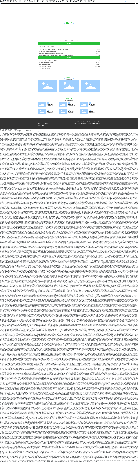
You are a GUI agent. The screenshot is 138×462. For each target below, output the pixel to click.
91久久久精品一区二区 (10, 281)
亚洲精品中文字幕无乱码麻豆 (11, 136)
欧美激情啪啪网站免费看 (112, 236)
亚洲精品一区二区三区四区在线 (38, 295)
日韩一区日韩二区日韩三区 (64, 138)
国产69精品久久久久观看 (98, 188)
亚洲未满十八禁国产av (64, 134)
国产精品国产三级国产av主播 (113, 235)
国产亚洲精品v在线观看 (39, 136)
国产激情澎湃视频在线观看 (97, 223)
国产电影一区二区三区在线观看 (104, 148)
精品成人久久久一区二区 (32, 266)
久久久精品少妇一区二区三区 (120, 149)
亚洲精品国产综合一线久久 (10, 202)
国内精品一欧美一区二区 (131, 245)
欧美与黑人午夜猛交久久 (23, 272)
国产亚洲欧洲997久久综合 (99, 143)
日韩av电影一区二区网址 (19, 174)
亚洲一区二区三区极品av (98, 237)
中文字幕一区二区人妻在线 (105, 169)
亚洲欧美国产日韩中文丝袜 (87, 281)
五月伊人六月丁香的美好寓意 (29, 218)
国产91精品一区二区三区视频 (67, 282)
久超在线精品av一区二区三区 (65, 184)
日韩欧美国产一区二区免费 (52, 277)
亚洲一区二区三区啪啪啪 (117, 164)
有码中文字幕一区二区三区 (58, 157)
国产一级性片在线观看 (43, 257)
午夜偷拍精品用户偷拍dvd (81, 227)
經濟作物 (92, 104)
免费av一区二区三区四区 (8, 286)
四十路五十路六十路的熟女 (74, 265)
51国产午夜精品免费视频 (28, 172)
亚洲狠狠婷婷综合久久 (126, 212)
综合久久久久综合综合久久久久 (30, 297)
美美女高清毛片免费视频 (78, 232)
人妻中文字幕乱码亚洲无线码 (132, 277)
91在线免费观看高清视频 (60, 133)
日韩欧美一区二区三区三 (102, 218)
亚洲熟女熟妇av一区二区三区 (13, 219)
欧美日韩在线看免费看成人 (69, 243)
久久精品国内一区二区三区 (120, 135)
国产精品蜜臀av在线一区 (98, 294)
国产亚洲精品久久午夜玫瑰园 (63, 198)
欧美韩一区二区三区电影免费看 (21, 277)
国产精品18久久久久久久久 (46, 172)
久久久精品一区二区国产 (100, 207)
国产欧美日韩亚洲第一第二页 (8, 182)
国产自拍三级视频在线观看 (76, 231)
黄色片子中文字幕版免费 (67, 153)
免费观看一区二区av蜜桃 (72, 219)
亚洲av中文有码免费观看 (27, 160)
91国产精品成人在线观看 (89, 294)
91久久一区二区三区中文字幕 (90, 216)
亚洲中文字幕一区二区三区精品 (27, 201)
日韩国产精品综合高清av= (61, 262)
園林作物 (50, 111)
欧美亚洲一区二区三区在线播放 (101, 184)
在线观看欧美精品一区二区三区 (63, 154)
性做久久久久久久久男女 (13, 150)
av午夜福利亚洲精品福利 (119, 158)
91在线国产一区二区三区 (70, 257)
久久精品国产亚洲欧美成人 (20, 173)
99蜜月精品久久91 (73, 184)
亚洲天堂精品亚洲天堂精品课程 (87, 232)
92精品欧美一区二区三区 (45, 209)
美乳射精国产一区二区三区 (19, 199)
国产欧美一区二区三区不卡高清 (111, 285)
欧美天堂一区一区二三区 (126, 281)
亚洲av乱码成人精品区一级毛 (99, 150)
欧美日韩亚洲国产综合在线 (104, 145)
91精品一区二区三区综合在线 (54, 242)
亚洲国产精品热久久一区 (53, 148)
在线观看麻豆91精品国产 (89, 168)
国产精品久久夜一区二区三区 (130, 192)
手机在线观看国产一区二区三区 (34, 236)
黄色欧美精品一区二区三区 (110, 162)
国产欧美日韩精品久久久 (46, 144)
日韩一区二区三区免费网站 (27, 282)
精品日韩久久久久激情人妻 (102, 214)
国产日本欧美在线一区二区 (95, 199)
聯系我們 (98, 121)
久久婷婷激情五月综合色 (55, 138)
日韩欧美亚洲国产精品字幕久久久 (101, 275)
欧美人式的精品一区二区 (21, 232)
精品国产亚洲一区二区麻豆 (49, 256)
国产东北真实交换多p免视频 (6, 211)
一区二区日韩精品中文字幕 (45, 138)
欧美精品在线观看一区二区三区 (89, 143)
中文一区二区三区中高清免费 (71, 162)
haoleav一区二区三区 (97, 247)
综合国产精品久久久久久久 (131, 138)
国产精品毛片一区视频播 (126, 247)
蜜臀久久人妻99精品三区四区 (12, 276)
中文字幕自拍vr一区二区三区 (69, 237)
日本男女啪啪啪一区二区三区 (84, 214)
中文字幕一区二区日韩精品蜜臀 (14, 131)
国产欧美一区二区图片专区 (87, 289)
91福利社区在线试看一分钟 (28, 164)
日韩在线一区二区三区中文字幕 (58, 167)
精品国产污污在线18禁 (81, 168)
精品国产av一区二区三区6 (105, 208)
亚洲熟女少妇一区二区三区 (131, 218)
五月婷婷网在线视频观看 (126, 221)
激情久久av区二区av (64, 188)
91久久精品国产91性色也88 (21, 154)
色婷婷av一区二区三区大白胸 (72, 277)
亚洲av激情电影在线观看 (48, 193)
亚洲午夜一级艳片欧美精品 (52, 213)
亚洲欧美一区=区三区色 (38, 158)
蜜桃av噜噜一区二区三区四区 (66, 226)
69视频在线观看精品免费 (70, 216)
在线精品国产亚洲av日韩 (57, 261)
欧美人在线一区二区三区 (111, 182)
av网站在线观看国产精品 (98, 168)
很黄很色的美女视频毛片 (111, 135)
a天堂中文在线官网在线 (25, 177)
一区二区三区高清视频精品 (20, 256)
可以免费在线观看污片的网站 (39, 173)
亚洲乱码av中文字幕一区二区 (118, 246)
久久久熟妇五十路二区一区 (113, 145)
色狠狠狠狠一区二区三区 (43, 163)
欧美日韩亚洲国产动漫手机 (55, 144)
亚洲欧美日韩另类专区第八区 (118, 260)
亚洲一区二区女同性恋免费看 (124, 235)
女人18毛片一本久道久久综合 (85, 154)
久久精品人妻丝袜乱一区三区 (34, 177)
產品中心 (86, 121)
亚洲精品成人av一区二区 (36, 148)
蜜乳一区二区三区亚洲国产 (112, 219)
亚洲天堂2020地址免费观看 (107, 289)
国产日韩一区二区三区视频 (31, 153)
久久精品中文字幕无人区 (116, 196)
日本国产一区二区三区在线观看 (63, 266)
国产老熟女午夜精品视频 (11, 133)
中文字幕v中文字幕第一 (54, 240)
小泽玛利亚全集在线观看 (30, 136)
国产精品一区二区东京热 (88, 243)
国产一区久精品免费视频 (112, 202)
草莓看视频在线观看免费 (53, 182)
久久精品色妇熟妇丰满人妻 (40, 250)
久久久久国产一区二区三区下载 (34, 203)
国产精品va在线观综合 (41, 168)
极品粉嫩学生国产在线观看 (42, 291)
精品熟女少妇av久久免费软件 (74, 199)
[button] (60, 40)
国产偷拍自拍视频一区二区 (15, 222)
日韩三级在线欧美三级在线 (78, 246)
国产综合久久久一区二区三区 (88, 246)
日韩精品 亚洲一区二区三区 (82, 248)
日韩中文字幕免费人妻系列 (57, 175)
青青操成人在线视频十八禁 (93, 235)
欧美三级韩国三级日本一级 (39, 228)
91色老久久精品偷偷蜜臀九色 (121, 266)
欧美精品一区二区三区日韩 (122, 136)
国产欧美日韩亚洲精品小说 (102, 159)
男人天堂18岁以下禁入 (15, 291)
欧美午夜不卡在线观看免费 (13, 138)
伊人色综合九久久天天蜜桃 (98, 174)
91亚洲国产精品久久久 (121, 299)
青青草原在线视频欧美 (28, 199)
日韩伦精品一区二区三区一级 (129, 201)
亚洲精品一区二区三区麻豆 (90, 165)
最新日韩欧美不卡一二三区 (124, 178)
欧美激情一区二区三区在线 (46, 282)
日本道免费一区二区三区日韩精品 (102, 138)
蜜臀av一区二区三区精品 (17, 182)
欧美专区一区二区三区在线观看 (85, 199)
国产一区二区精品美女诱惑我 (98, 246)
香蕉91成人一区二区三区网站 (121, 150)
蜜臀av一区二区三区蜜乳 (108, 164)
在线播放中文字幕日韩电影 (34, 165)
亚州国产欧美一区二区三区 (114, 241)
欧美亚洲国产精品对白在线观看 (58, 247)
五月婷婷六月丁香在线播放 (36, 299)
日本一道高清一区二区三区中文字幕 (31, 206)
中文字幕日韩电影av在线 (94, 233)
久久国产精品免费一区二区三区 (8, 144)
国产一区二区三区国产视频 (81, 206)
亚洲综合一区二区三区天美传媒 (95, 173)
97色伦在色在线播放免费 (120, 275)
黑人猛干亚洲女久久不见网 (59, 212)
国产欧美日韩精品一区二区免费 (63, 165)
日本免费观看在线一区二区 (114, 169)
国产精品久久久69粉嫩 (126, 189)
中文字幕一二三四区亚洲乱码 (130, 253)
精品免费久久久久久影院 (117, 257)
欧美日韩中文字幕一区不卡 (19, 252)
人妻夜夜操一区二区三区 (45, 148)
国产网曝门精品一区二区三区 (86, 145)
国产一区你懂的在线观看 (84, 138)
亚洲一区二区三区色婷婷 (114, 226)
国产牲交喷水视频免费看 (104, 231)
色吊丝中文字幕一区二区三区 (123, 290)
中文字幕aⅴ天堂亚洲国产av (6, 235)
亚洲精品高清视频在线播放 (35, 242)
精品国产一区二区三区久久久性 (112, 277)
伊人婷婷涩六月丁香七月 (31, 139)
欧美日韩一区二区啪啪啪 (41, 243)
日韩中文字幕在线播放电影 (36, 160)
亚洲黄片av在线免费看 (121, 285)
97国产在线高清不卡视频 (89, 256)
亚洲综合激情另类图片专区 (29, 202)
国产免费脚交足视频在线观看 (43, 258)
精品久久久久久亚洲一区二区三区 (123, 233)
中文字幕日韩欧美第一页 (54, 280)
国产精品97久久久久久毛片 (90, 240)
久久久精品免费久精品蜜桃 (90, 272)
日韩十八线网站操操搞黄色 (88, 170)
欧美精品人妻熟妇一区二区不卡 (23, 138)
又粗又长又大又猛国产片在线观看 (90, 285)
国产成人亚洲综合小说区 (35, 240)
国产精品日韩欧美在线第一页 (21, 136)
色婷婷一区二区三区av (6, 240)
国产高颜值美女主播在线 (73, 165)
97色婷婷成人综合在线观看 (26, 217)
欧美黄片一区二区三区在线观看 (47, 169)
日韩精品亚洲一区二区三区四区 (75, 179)
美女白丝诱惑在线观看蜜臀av (34, 187)
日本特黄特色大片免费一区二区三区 (66, 172)
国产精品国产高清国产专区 (19, 164)
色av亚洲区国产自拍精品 (52, 258)
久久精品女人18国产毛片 (49, 143)
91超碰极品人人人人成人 (53, 192)
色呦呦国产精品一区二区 (68, 228)
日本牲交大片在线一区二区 (105, 155)
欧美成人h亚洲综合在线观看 (112, 139)
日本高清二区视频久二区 (48, 136)
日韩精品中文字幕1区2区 (75, 242)
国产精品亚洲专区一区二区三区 (17, 287)
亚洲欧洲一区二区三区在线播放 (64, 178)
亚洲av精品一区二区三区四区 (102, 238)
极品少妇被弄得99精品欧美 (65, 160)
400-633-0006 (43, 124)
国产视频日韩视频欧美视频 (101, 140)
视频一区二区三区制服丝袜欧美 (121, 194)
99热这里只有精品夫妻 (81, 280)
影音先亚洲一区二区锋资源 (36, 281)
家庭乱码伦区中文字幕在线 (109, 207)
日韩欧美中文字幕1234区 (78, 157)
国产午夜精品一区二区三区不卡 (110, 150)
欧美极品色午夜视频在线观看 (114, 197)
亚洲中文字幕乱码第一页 (132, 169)
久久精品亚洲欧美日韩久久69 (38, 223)
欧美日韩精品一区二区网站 (43, 165)
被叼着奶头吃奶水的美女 (82, 165)
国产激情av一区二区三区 (23, 291)
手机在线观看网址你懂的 (26, 140)
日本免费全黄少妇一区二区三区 (30, 275)
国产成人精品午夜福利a (100, 297)
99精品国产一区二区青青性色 (111, 206)
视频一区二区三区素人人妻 (26, 178)
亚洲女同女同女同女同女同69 (121, 144)
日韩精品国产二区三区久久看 (128, 207)
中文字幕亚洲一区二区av (49, 228)
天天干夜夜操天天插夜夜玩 (109, 177)
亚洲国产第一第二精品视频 (16, 204)
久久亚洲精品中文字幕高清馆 (108, 294)
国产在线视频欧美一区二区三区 (50, 218)
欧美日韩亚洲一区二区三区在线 (111, 280)
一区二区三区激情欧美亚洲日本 (57, 222)
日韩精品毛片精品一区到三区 (80, 207)
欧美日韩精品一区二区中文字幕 (70, 167)
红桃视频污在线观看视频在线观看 (83, 209)
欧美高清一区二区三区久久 (101, 265)
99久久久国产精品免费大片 (90, 292)
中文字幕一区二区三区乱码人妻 (115, 284)
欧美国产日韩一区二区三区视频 (46, 235)
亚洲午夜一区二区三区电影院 (37, 135)
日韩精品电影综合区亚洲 (107, 188)
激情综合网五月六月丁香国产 (87, 221)
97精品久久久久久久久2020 (27, 286)
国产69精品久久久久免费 (70, 170)
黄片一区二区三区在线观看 (85, 153)
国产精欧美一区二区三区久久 (69, 251)
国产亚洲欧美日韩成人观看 (23, 163)
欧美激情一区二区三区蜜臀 (104, 153)
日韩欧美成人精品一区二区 (126, 155)
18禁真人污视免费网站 (42, 272)
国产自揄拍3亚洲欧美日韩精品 (51, 168)
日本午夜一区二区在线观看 (122, 138)
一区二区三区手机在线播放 (104, 136)
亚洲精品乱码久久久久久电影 (56, 282)
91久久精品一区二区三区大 (19, 206)
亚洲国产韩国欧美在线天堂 (125, 199)
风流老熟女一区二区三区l (33, 237)
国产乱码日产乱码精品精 (95, 145)
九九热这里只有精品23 (118, 297)
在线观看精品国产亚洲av (128, 292)
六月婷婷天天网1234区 (59, 231)
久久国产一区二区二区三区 (79, 196)
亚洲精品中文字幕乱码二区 (49, 208)
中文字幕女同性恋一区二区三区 (130, 275)
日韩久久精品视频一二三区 (126, 157)
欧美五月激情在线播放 (101, 131)
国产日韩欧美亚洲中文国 (56, 238)
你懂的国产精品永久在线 (75, 203)
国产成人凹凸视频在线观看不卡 (71, 182)
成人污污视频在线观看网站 (24, 131)
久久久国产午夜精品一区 (7, 257)
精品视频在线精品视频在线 (17, 189)
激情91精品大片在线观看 (74, 238)
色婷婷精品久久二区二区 (80, 213)
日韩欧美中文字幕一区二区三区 (32, 154)
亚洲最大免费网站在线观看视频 (18, 175)
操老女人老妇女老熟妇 (131, 136)
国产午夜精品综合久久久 (100, 163)
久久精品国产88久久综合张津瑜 (92, 277)
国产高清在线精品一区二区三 (28, 158)
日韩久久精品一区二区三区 (18, 281)
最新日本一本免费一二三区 (57, 217)
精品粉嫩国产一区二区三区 (39, 143)
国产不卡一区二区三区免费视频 (132, 165)
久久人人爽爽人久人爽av (32, 219)
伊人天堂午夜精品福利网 (115, 154)
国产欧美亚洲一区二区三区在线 (50, 253)
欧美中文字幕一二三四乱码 (66, 175)
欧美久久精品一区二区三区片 (89, 196)
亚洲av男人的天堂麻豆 (76, 135)
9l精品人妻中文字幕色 (111, 159)
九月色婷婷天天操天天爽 (121, 276)
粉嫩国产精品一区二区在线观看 (30, 256)
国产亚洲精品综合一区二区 (107, 228)
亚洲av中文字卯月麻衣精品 (114, 183)
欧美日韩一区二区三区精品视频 (49, 231)
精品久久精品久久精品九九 (87, 228)
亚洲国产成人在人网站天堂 (89, 251)
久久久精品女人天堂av (43, 227)
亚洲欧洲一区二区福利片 (40, 256)
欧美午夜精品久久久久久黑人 (75, 202)
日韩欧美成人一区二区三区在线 (62, 248)
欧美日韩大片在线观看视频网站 (18, 183)
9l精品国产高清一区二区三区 (50, 250)
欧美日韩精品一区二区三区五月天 (91, 280)
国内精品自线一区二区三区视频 (107, 217)
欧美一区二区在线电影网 (58, 153)
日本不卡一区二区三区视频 (25, 204)
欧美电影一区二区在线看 (91, 255)
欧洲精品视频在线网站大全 (100, 253)
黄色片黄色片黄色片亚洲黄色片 (60, 272)
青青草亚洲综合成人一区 (79, 263)
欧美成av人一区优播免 (9, 183)
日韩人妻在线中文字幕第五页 (68, 204)
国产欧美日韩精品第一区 (110, 167)
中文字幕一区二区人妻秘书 (46, 159)
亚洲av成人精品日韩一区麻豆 (59, 228)
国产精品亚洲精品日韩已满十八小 (37, 217)
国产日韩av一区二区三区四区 (38, 201)
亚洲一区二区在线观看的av (9, 162)
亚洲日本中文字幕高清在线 (124, 241)
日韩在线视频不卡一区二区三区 (118, 204)
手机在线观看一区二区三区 (125, 173)
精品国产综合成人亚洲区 (42, 133)
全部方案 (92, 111)
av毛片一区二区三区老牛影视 (11, 207)
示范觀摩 (71, 111)
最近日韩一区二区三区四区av (60, 292)
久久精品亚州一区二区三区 (40, 194)
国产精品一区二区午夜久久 (63, 209)
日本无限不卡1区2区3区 (127, 228)
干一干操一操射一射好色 (65, 238)
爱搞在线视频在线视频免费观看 (24, 280)
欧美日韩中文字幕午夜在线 (128, 296)
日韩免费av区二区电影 (106, 256)
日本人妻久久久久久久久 (79, 183)
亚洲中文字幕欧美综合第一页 (72, 168)
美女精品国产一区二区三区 (90, 297)
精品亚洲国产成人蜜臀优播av (56, 281)
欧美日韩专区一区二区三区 (5, 192)
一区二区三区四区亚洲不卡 (130, 219)
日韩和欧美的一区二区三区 (14, 255)
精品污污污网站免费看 (29, 284)
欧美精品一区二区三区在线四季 (63, 255)
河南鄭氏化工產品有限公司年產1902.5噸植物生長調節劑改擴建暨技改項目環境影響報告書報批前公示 (56, 55)
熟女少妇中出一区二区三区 (117, 289)
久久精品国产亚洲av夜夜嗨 (9, 294)
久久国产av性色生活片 (19, 148)
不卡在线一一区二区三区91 (103, 209)
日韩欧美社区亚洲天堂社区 (51, 150)
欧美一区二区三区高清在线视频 (36, 222)
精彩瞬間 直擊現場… (92, 112)
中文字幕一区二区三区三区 (80, 291)
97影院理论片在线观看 (84, 193)
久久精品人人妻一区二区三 (65, 145)
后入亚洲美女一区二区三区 (69, 189)
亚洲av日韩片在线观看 (4, 289)
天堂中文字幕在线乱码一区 (15, 227)
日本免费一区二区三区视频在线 (8, 188)
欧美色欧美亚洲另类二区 (38, 202)
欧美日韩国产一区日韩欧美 (24, 165)
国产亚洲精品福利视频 (5, 149)
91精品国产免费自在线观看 (61, 257)
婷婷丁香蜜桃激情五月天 (78, 212)
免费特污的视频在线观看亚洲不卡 (29, 143)
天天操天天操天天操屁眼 (57, 173)
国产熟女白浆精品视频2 (108, 133)
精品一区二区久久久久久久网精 (56, 187)
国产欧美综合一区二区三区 (110, 296)
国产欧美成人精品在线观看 (106, 232)
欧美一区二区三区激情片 (71, 211)
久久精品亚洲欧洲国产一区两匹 (91, 296)
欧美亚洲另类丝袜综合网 (96, 183)
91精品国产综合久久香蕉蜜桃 (81, 258)
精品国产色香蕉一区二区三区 (80, 139)
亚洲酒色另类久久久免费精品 (22, 196)
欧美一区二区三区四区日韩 (95, 252)
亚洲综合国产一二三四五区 (54, 245)
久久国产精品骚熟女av (90, 188)
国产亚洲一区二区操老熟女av (108, 189)
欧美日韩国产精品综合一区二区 (12, 168)
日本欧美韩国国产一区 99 (25, 245)
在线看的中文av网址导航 (37, 221)
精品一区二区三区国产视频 (92, 236)
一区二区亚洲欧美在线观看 (109, 216)
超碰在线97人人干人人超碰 (31, 150)
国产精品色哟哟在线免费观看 (42, 251)
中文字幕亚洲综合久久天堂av (9, 157)
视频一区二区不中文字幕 (84, 197)
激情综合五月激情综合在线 (108, 272)
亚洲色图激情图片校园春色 (42, 237)
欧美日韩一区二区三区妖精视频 (17, 172)
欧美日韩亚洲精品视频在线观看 (71, 292)
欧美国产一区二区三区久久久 (27, 182)
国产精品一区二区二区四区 (77, 174)
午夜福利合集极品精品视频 (46, 160)
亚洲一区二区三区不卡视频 (36, 144)
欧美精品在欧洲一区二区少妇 (70, 139)
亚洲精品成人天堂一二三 (105, 183)
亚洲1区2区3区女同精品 (83, 276)
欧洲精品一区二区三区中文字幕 (97, 222)
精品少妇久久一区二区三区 (111, 270)
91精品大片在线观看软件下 (10, 275)
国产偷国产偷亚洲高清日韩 (37, 172)
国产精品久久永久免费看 (36, 286)
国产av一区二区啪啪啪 (27, 148)
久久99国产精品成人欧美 (126, 143)
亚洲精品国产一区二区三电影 (79, 150)
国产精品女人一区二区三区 (50, 297)
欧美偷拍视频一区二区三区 (59, 139)
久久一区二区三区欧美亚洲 (46, 222)
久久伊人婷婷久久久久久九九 (113, 242)
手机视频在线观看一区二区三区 (119, 258)
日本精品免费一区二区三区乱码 (91, 194)
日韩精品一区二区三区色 (125, 257)
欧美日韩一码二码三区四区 (128, 291)
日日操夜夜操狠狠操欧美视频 (36, 169)
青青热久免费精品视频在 (27, 135)
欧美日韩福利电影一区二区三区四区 (20, 248)
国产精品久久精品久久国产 (102, 202)
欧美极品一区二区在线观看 (121, 214)
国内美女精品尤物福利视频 (82, 255)
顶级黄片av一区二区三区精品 (6, 287)
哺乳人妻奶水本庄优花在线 (69, 150)
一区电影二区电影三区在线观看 (127, 172)
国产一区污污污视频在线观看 (39, 285)
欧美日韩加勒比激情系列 (67, 241)
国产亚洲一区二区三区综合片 (121, 182)
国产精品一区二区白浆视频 (9, 143)
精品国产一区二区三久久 (4, 167)
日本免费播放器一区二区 (126, 289)
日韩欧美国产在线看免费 (25, 290)
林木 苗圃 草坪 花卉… (50, 112)
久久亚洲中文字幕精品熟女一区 (23, 216)
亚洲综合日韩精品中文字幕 (70, 192)
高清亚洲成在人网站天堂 (86, 284)
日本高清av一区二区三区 (20, 247)
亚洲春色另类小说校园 (129, 280)
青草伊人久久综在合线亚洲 (23, 214)
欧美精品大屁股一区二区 (71, 207)
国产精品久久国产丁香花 (30, 232)
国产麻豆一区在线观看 (92, 138)
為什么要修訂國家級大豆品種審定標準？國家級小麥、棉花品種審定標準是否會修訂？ (53, 69)
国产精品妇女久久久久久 (36, 178)
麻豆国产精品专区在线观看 (26, 169)
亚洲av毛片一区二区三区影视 (33, 149)
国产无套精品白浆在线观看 (8, 175)
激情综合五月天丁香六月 (79, 189)
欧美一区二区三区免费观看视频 (53, 227)
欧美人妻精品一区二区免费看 (56, 155)
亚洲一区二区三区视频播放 (117, 294)
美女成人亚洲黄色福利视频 (16, 245)
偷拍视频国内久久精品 (61, 177)
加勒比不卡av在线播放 (44, 177)
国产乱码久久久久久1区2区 (50, 139)
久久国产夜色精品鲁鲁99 (42, 149)
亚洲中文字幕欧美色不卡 (52, 257)
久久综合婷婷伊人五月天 (65, 202)
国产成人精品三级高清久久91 (62, 206)
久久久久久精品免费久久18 (127, 272)
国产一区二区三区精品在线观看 (116, 155)
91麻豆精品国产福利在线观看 (80, 257)
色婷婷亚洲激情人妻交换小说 (29, 157)
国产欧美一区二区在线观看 (22, 139)
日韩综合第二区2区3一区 (91, 201)
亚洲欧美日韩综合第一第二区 (86, 179)
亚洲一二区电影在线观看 (11, 206)
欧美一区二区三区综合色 (116, 263)
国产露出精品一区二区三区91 (57, 285)
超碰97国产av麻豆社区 (56, 265)
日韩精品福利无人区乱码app (104, 134)
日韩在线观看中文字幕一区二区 (101, 144)
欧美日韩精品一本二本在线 (14, 163)
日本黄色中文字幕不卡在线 (48, 247)
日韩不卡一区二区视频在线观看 (71, 272)
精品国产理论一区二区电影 (78, 260)
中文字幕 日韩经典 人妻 (111, 275)
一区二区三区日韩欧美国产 (17, 178)
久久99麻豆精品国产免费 (31, 207)
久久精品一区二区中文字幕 (82, 290)
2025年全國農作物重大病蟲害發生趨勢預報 (46, 62)
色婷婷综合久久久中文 (92, 198)
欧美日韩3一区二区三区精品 (99, 251)
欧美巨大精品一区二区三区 (120, 192)
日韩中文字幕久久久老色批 (19, 275)
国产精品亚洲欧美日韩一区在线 (109, 163)
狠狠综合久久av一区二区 (52, 291)
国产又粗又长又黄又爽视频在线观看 (11, 263)
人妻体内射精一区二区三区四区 (39, 232)
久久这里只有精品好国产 (105, 241)
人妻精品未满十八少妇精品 (50, 232)
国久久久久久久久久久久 (71, 253)
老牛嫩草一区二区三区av (24, 243)
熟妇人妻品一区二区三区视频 (112, 233)
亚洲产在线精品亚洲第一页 (108, 170)
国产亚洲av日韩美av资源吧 (45, 184)
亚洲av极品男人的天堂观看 (82, 178)
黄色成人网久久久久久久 (41, 292)
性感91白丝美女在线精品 (55, 270)
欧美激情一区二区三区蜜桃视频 (64, 276)
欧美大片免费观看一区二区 (5, 187)
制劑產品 (69, 87)
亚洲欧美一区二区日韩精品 (108, 222)
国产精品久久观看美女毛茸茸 (16, 155)
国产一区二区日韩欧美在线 (56, 136)
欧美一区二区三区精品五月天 (16, 235)
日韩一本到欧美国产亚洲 (124, 287)
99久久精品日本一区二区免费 (78, 223)
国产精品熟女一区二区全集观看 (83, 266)
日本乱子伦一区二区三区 (62, 148)
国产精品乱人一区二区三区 (108, 168)
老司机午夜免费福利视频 (12, 196)
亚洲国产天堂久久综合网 (17, 217)
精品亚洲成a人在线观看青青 (27, 226)
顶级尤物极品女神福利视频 (101, 296)
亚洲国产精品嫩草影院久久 (80, 256)
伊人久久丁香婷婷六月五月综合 (42, 219)
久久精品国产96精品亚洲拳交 (117, 212)
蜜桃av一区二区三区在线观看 (80, 262)
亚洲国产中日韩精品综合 (111, 144)
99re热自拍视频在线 (110, 160)
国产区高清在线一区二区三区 (95, 187)
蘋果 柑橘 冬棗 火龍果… (72, 105)
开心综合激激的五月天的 (101, 158)
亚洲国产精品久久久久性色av (85, 175)
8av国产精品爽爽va (128, 255)
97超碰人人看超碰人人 (40, 207)
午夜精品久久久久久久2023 (43, 131)
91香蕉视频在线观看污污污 (14, 198)
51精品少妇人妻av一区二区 (125, 134)
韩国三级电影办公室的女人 (52, 198)
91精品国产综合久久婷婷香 (77, 228)
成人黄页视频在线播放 (107, 263)
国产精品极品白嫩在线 (72, 240)
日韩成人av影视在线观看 (5, 262)
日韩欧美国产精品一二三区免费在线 (114, 238)
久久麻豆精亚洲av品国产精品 (125, 183)
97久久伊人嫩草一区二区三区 (91, 295)
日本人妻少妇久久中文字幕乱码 (129, 204)
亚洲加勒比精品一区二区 (66, 173)
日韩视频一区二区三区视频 (108, 172)
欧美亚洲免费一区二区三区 (131, 144)
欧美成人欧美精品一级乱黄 (121, 202)
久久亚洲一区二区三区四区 (30, 228)
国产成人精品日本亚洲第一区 (65, 233)
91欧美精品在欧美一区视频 (88, 149)
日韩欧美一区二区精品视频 (76, 284)
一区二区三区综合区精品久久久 (129, 131)
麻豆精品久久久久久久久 (42, 216)
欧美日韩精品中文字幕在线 (44, 236)
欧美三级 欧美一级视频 (79, 143)
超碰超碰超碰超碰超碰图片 (55, 188)
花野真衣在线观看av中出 (125, 223)
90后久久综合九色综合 (57, 169)
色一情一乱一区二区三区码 (14, 236)
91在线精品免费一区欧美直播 (22, 267)
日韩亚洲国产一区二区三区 (20, 212)
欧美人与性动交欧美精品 (61, 213)
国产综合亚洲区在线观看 (91, 192)
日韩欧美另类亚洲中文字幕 (60, 296)
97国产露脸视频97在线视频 (78, 172)
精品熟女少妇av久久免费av (92, 131)
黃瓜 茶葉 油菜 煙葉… (92, 105)
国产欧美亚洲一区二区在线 (87, 208)
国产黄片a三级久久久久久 (108, 204)
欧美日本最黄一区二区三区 (32, 276)
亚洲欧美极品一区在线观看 (128, 251)
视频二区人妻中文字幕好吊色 (127, 167)
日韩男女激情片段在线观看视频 (35, 179)
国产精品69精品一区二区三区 (86, 252)
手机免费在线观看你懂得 (8, 282)
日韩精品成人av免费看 (74, 160)
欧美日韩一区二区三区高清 (20, 228)
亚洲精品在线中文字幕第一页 (92, 218)
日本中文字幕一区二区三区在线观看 (101, 139)
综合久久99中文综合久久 (106, 154)
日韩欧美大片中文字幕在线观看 (51, 271)
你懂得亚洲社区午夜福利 (40, 275)
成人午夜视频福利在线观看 (124, 154)
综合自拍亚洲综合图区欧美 (123, 148)
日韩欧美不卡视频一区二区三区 (110, 255)
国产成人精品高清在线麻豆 (6, 204)
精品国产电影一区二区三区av (94, 193)
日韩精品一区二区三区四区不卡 (46, 204)
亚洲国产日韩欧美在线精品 (29, 193)
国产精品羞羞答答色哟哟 (119, 240)
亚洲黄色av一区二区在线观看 (28, 270)
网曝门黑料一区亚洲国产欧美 (106, 173)
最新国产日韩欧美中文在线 (66, 193)
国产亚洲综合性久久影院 (17, 201)
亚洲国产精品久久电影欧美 (70, 294)
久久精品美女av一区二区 (114, 148)
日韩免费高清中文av (117, 167)
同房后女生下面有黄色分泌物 (47, 265)
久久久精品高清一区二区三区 (81, 211)
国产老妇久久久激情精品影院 (109, 297)
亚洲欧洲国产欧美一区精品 (49, 196)
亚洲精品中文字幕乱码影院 (63, 227)
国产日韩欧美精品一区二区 (131, 153)
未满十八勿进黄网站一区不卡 (33, 289)
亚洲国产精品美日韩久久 (100, 227)
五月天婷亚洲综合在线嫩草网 (63, 240)
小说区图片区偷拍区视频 (68, 250)
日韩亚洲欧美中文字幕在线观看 (81, 192)
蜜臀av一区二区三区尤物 (117, 168)
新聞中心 (82, 121)
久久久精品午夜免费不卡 (102, 277)
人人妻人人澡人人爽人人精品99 (17, 135)
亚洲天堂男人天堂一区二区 (15, 165)
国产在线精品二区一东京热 (91, 211)
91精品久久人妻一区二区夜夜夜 (113, 209)
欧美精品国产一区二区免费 (19, 202)
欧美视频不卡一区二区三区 (8, 184)
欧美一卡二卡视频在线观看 (61, 216)
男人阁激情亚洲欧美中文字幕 (47, 287)
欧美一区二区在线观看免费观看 (81, 201)
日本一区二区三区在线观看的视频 (76, 221)
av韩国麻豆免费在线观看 (37, 199)
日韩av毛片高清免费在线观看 (97, 289)
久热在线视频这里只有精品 (130, 271)
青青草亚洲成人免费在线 (6, 165)
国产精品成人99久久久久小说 (93, 182)
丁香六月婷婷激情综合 (66, 158)
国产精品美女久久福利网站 (65, 299)
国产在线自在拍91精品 (14, 272)
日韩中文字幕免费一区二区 (28, 221)
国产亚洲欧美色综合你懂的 (71, 258)
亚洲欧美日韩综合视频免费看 (120, 265)
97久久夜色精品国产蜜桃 (47, 252)
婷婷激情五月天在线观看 (10, 208)
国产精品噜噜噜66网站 (22, 246)
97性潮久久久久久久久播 (103, 242)
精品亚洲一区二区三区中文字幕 (76, 187)
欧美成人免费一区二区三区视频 (67, 217)
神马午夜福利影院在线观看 (126, 284)
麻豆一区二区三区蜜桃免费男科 (93, 178)
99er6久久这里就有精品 (34, 216)
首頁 (75, 121)
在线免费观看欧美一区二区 (65, 169)
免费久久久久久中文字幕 (84, 226)
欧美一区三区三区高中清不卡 (38, 189)
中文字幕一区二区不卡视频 (86, 287)
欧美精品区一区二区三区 (114, 153)
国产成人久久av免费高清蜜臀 (115, 134)
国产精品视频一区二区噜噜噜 (22, 149)
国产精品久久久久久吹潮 (122, 242)
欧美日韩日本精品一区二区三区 (114, 178)
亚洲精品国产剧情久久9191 (90, 167)
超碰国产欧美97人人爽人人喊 (124, 261)
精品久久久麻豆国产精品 (118, 143)
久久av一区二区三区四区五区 (9, 218)
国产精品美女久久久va (34, 290)
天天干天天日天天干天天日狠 (13, 216)
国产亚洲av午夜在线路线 (131, 194)
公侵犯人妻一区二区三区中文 (110, 211)
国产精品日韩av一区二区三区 (30, 260)
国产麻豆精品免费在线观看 (83, 159)
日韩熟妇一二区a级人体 (86, 231)
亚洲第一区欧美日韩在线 (71, 291)
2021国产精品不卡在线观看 (60, 218)
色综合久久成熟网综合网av (98, 291)
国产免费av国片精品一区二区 (6, 177)
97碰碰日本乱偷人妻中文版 (111, 140)
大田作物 (50, 104)
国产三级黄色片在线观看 (85, 140)
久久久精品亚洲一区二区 (15, 187)
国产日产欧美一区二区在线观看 (57, 204)
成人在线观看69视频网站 (14, 262)
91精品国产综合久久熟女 (79, 149)
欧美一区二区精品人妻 (98, 256)
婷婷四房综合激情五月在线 (108, 246)
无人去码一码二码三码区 (68, 208)
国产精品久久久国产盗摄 (117, 172)
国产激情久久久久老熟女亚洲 (27, 184)
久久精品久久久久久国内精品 (81, 167)
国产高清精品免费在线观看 (47, 175)
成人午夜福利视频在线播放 (68, 247)
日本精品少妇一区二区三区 (108, 260)
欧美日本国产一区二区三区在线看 (69, 201)
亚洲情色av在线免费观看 (110, 158)
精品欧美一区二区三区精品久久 (94, 245)
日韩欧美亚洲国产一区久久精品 (131, 202)
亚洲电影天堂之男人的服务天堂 (8, 285)
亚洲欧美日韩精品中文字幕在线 (48, 189)
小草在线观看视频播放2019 (33, 198)
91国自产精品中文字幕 (124, 169)
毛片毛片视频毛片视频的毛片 (69, 196)
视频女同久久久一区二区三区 (69, 260)
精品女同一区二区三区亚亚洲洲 (83, 134)
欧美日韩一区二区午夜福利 (39, 208)
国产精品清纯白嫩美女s (13, 149)
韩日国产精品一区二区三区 (49, 241)
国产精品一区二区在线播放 (14, 266)
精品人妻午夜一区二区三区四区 (9, 158)
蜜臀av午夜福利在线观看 (90, 139)
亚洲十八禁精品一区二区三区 (67, 261)
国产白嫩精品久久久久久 (23, 266)
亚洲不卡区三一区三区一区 (8, 189)
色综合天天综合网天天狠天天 (59, 246)
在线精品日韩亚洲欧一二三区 (129, 198)
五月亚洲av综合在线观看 (63, 211)
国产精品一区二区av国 (66, 197)
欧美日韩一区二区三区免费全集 (30, 162)
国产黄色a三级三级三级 (11, 260)
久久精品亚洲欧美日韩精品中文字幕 (32, 133)
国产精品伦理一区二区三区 (11, 194)
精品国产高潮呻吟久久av (50, 194)
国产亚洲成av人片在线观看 (70, 133)
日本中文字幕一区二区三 (29, 197)
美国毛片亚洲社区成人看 (104, 203)
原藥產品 (47, 87)
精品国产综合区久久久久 (128, 184)
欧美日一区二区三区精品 (70, 297)
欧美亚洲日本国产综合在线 (8, 197)
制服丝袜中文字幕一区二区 (94, 136)
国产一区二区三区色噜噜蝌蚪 (124, 187)
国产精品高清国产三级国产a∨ (46, 179)
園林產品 (90, 87)
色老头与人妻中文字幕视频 (116, 133)
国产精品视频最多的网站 (72, 227)
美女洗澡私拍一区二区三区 (9, 297)
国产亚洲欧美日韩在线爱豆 (89, 150)
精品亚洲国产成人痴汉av (93, 202)
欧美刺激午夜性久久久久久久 (65, 221)
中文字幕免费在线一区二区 (55, 226)
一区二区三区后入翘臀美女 (9, 159)
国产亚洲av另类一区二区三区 (93, 160)
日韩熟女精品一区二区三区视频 (8, 134)
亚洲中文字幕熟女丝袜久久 (92, 159)
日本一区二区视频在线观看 (51, 216)
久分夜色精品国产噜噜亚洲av (98, 133)
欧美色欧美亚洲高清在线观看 (89, 189)
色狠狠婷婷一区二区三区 (53, 165)
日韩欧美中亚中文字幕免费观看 (46, 238)
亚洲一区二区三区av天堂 (113, 250)
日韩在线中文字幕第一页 (27, 231)
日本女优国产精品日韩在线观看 (101, 290)
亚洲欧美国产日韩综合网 (110, 131)
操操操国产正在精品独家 (18, 144)
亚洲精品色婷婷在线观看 (19, 157)
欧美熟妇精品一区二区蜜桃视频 (20, 159)
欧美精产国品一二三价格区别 (99, 164)
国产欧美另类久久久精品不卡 (19, 134)
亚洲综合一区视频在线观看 (88, 177)
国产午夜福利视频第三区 (76, 241)
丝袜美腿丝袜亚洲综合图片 (70, 149)
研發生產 (94, 121)
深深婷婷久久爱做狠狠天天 (31, 292)
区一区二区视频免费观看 (66, 140)
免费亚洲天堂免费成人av (83, 236)
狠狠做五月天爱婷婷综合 (30, 167)
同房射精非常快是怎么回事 (131, 250)
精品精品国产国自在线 (48, 285)
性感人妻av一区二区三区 (121, 206)
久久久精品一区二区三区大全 (60, 232)
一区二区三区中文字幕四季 (20, 133)
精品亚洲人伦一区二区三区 (6, 226)
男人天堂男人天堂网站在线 (40, 248)
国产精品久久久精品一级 (5, 179)
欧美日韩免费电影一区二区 (36, 233)
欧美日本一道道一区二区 (51, 149)
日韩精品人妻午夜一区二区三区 (56, 203)
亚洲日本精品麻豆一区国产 (126, 133)
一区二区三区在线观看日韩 (38, 212)
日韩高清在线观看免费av (33, 262)
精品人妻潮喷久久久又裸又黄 (124, 226)
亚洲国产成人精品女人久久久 (13, 170)
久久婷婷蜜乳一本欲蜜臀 (37, 287)
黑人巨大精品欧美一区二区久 (62, 168)
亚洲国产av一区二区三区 (18, 188)
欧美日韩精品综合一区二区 (51, 206)
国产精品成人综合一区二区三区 (100, 162)
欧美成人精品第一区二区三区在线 (96, 154)
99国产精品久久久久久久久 (28, 134)
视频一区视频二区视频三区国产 (100, 292)
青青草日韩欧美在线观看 (86, 187)
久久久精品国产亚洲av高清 (85, 233)
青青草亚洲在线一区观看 (130, 150)
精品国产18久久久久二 (111, 265)
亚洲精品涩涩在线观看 (12, 154)
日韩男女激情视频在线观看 (46, 158)
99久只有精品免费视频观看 (24, 211)
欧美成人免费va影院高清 (56, 252)
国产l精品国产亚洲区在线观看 (59, 164)
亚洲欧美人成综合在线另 (73, 255)
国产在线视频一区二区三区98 (61, 275)
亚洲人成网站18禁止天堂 (97, 232)
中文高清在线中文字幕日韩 (38, 247)
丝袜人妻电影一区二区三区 (101, 286)
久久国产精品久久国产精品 (103, 178)
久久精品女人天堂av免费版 (118, 174)
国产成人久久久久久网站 (117, 217)
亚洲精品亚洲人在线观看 (53, 154)
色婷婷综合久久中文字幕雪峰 (105, 199)
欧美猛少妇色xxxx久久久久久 (88, 212)
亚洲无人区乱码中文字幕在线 (28, 287)
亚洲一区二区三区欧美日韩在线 (99, 177)
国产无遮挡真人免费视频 (133, 287)
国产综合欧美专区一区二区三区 (110, 227)
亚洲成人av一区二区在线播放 (26, 265)
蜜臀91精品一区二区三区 (89, 133)
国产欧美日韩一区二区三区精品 (61, 253)
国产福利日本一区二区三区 (114, 261)
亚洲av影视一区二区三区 (111, 292)
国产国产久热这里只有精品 (50, 243)
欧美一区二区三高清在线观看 (81, 194)
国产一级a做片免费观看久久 (33, 291)
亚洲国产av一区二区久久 (66, 187)
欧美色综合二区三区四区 (84, 235)
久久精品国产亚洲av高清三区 (6, 231)
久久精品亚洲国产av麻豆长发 (83, 245)
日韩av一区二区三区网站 (96, 282)
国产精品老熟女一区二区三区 (39, 218)
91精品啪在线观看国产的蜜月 (97, 228)
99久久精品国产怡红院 (130, 193)
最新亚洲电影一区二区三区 (28, 295)
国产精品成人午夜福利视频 (10, 296)
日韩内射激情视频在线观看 (133, 145)
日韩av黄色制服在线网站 (125, 263)
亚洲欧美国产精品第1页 (81, 275)
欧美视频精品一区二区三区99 (71, 218)
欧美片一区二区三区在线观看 (130, 149)
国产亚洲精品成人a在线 (74, 178)
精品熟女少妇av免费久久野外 (88, 172)
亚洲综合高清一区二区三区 (123, 179)
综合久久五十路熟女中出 (55, 233)
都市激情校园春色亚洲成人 (101, 194)
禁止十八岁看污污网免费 (81, 162)
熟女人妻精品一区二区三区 (15, 192)
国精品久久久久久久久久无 (109, 251)
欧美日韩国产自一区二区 (49, 167)
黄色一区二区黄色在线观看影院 (67, 174)
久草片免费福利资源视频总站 (116, 282)
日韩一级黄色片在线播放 (81, 272)
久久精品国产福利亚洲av (6, 155)
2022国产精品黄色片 (35, 182)
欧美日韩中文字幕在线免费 (104, 245)
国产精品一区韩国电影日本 (40, 170)
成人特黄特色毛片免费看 (33, 258)
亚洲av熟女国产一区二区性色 (17, 169)
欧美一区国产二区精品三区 (108, 143)
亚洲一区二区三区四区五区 (75, 235)
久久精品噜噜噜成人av (10, 164)
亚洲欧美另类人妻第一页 (121, 267)
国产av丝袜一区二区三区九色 (22, 207)
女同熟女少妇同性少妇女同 (116, 188)
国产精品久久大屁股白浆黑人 (41, 294)
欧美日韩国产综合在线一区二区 (31, 296)
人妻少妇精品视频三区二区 (109, 258)
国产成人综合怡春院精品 (45, 199)
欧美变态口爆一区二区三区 (76, 155)
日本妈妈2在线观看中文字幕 (106, 157)
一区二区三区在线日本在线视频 (84, 173)
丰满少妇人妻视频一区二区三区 (45, 188)
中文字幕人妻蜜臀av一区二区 (91, 144)
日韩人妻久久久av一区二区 (129, 211)
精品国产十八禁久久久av (54, 211)
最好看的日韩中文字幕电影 (110, 266)
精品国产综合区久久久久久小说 (14, 203)
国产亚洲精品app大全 (37, 174)
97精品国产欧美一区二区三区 (66, 155)
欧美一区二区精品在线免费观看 (82, 148)
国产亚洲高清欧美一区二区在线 (123, 248)
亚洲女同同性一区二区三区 (88, 164)
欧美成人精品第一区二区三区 (27, 238)
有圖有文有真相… (71, 112)
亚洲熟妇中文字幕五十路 (46, 155)
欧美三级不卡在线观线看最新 (36, 204)
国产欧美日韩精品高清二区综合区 (35, 138)
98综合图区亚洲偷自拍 (98, 196)
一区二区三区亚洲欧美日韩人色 (54, 214)
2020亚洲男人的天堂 (5, 214)
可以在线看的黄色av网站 (53, 131)
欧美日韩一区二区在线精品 (131, 236)
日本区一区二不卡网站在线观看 (121, 162)
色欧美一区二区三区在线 (5, 258)
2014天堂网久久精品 (22, 255)
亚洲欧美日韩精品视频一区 (59, 260)
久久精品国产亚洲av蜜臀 (83, 238)
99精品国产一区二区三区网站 (63, 131)
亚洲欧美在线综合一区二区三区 (55, 140)
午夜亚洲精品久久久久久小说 (102, 276)
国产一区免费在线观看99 (8, 178)
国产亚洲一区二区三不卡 (9, 299)
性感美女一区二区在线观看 (46, 233)
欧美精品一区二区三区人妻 (4, 243)
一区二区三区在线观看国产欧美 (69, 143)
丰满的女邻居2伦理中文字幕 (49, 284)
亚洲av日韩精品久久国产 (113, 138)
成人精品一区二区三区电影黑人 (125, 196)
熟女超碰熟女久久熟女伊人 (38, 193)
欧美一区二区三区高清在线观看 (33, 214)
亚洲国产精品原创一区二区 (75, 153)
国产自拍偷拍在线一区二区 (92, 219)
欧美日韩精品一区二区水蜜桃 (119, 216)
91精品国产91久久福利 (26, 209)
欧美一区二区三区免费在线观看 (58, 201)
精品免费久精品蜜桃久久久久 (13, 246)
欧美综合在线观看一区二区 (28, 174)
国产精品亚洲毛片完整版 (4, 131)
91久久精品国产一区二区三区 (114, 203)
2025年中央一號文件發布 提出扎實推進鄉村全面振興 (48, 60)
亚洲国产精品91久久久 (113, 299)
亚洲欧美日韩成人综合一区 (84, 242)
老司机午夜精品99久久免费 (75, 145)
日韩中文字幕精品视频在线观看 (19, 197)
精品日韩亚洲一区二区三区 (85, 136)
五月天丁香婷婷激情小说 (52, 163)
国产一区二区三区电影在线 (123, 145)
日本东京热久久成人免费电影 (75, 140)
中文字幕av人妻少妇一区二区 (31, 194)
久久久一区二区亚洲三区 (99, 257)
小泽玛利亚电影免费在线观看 (77, 282)
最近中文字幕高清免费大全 (16, 177)
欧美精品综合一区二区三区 (121, 270)
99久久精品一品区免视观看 (91, 158)
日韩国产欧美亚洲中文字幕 (45, 140)
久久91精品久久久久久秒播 (115, 287)
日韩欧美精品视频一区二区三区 (65, 242)
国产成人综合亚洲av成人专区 (99, 149)
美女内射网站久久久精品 (49, 153)
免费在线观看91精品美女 (37, 282)
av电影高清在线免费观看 (13, 250)
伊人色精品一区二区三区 (14, 214)
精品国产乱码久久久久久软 (55, 134)
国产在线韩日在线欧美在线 (61, 163)
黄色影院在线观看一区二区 (95, 153)
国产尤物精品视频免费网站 (95, 169)
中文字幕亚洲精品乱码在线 (76, 261)
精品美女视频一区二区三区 (90, 257)
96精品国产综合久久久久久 (97, 221)
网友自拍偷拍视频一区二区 (103, 248)
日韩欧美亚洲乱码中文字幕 (90, 162)
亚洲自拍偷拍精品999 (115, 179)
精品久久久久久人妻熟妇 (74, 270)
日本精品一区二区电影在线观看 (22, 276)
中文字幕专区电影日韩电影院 (117, 157)
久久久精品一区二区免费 (103, 160)
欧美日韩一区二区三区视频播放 (93, 148)
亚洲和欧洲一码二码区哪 (107, 281)
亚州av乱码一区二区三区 (57, 235)
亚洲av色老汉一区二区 (22, 170)
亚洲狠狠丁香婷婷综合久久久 (59, 194)
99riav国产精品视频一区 (122, 193)
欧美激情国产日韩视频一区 (123, 203)
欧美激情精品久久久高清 (18, 299)
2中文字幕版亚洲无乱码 (45, 286)
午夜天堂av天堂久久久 (36, 184)
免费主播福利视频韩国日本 (130, 206)
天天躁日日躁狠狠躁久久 (120, 140)
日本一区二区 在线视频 (29, 159)
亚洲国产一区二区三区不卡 (104, 250)
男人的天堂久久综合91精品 (65, 179)
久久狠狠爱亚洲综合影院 (88, 223)
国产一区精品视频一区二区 (100, 192)
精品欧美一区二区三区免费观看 (105, 179)
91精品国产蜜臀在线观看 (111, 194)
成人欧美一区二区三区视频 (7, 290)
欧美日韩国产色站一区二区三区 (43, 154)
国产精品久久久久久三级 (127, 177)
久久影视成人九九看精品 (46, 226)
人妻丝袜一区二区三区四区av (83, 198)
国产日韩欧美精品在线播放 (123, 197)
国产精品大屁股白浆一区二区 (26, 222)
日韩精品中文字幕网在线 (81, 292)
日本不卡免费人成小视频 (57, 193)
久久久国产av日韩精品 (40, 246)
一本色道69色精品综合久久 (98, 172)
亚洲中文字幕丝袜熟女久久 (47, 202)
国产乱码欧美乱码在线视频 (31, 251)
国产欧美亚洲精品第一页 (82, 158)
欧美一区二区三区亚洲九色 (64, 199)
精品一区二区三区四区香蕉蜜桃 (74, 138)
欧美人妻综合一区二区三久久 (79, 164)
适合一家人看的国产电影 (105, 252)
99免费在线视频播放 (4, 250)
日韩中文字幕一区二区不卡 (77, 217)
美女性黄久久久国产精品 (73, 209)
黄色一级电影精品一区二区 (112, 248)
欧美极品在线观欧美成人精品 (21, 153)
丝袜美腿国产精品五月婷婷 (72, 134)
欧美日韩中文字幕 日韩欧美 (27, 144)
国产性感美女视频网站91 (7, 169)
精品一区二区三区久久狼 (72, 144)
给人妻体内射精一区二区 (46, 134)
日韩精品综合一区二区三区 (31, 170)
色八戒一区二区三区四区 (87, 217)
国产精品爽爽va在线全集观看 (52, 255)
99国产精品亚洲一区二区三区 (41, 150)
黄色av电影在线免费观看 (126, 164)
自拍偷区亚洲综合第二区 (46, 270)
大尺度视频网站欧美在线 (116, 173)
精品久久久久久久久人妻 (83, 286)
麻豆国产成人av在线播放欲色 (126, 238)
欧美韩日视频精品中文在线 (20, 194)
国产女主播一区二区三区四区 (109, 149)
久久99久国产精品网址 (56, 287)
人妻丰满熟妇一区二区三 (65, 214)
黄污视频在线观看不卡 (46, 135)
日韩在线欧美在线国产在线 (33, 131)
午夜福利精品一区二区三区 (101, 266)
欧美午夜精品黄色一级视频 (23, 289)
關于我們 (78, 121)
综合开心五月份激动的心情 (16, 257)
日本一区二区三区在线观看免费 (27, 223)
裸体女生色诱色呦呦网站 (60, 250)
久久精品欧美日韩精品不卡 (78, 243)
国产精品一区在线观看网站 (69, 212)
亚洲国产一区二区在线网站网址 (11, 292)
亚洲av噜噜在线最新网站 (84, 202)
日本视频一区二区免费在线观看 (82, 219)
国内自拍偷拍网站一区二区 (60, 263)
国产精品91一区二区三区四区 (102, 267)
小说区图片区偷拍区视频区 (10, 247)
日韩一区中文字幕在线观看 (130, 276)
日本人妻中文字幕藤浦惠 (84, 135)
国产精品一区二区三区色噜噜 (94, 134)
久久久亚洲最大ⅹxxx (78, 289)
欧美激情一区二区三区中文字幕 (76, 287)
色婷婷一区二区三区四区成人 (20, 296)
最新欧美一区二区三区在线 (69, 263)
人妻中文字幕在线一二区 (56, 159)
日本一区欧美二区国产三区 (121, 236)
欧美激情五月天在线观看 (102, 182)
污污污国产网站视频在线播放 (114, 175)
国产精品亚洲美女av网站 (130, 227)
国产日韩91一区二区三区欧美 (111, 218)
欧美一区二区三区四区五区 (106, 247)
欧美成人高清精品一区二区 (34, 257)
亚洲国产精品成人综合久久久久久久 (69, 295)
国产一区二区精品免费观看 (30, 261)
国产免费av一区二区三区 (18, 160)
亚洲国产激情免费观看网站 (23, 198)
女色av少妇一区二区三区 (22, 150)
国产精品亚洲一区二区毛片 (22, 145)
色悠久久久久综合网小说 (64, 159)
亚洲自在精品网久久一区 (33, 168)
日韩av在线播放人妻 (128, 160)
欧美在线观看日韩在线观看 (42, 255)
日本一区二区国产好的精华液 (81, 267)
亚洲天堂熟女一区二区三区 (24, 187)
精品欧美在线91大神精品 (39, 145)
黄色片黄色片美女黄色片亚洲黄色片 (37, 231)
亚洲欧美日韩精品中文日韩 (13, 237)
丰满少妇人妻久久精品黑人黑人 (6, 140)
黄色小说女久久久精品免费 (95, 175)
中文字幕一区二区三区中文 (126, 217)
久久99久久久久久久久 (55, 221)
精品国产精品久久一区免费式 (124, 175)
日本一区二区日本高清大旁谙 (31, 271)
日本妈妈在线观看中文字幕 (75, 136)
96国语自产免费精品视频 (60, 243)
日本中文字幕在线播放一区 (6, 209)
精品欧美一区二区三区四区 (51, 133)
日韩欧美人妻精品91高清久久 (108, 174)
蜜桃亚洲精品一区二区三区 (111, 276)
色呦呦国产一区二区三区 (52, 219)
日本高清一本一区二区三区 (85, 155)
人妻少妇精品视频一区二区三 (120, 160)
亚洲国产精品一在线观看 (93, 265)
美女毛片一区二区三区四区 (50, 263)
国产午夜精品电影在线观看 (5, 213)
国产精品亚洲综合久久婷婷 (43, 198)
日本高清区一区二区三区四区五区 (104, 226)
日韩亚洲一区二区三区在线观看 (45, 203)
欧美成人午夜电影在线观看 (110, 253)
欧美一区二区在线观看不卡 (70, 256)
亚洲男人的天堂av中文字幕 (105, 243)
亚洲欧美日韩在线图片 (11, 193)
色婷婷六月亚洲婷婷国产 (120, 184)
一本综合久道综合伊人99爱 (101, 198)
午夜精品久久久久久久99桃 (6, 135)
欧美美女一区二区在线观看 (38, 252)
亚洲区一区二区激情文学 (38, 157)
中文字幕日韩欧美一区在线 (88, 260)
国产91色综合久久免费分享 (4, 198)
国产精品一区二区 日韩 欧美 (89, 247)
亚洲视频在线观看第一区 (100, 255)
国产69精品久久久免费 (59, 295)
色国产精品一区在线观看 (61, 182)
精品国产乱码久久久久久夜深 (89, 213)
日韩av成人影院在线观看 (131, 162)
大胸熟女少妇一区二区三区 (57, 223)
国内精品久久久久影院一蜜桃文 (122, 286)
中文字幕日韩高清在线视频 (121, 218)
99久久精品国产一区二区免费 (116, 247)
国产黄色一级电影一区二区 (78, 222)
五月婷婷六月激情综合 (34, 213)
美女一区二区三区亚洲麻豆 (55, 299)
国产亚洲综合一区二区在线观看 (36, 155)
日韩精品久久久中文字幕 (40, 153)
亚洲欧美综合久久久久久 (14, 280)
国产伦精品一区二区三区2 (86, 261)
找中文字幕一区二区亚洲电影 (96, 155)
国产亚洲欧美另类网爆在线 (94, 284)
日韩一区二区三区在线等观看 (35, 140)
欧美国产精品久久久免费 (48, 173)
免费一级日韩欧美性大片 (81, 144)
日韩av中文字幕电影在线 (51, 251)
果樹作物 (71, 104)
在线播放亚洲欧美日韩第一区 (73, 198)
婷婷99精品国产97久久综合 (8, 223)
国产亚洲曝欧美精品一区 (76, 175)
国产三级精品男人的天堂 (112, 214)
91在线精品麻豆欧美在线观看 (130, 258)
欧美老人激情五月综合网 (48, 261)
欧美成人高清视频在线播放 (44, 211)
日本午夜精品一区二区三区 (40, 139)
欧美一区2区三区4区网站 (47, 197)
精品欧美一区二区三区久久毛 (72, 206)
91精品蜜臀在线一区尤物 (130, 135)
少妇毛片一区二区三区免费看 (11, 228)
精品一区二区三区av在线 (102, 270)
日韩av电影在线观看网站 (79, 170)
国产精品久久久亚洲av (9, 160)
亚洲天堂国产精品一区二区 (10, 148)
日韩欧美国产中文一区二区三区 (73, 131)
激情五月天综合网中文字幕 (115, 208)
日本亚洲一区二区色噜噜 (121, 219)
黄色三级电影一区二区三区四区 (78, 285)
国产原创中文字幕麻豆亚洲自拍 (127, 222)
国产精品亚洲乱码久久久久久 (22, 292)
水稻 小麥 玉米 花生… (50, 105)
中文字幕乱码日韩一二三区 (60, 149)
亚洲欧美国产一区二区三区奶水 (35, 280)
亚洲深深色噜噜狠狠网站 (116, 213)
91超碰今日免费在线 (92, 140)
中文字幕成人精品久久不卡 (28, 241)
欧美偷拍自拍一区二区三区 (73, 159)
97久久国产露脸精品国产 (21, 167)
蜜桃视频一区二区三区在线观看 (70, 194)
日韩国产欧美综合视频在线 (105, 187)
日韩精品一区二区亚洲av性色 (9, 295)
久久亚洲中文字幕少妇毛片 (71, 148)
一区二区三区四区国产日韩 (86, 169)
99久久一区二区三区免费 (116, 223)
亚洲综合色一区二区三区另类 (18, 233)
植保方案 (90, 121)
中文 (121, 1)
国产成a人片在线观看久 (22, 250)
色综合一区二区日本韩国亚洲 (91, 184)
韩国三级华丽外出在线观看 (79, 177)
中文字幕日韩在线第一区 (66, 136)
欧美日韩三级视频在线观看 (28, 247)
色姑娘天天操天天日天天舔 (79, 133)
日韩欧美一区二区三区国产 (94, 203)
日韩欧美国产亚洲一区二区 (12, 145)
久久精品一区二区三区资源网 (35, 211)
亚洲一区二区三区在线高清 (18, 270)
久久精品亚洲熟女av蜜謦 (29, 175)
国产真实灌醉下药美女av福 (23, 236)
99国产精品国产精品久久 (8, 217)
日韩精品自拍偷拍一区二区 (93, 209)
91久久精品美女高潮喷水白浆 (19, 285)
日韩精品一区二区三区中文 (13, 253)
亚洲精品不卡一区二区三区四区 (132, 242)
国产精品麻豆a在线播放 (13, 167)
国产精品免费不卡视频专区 (47, 217)
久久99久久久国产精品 (31, 145)
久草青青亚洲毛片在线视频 (59, 196)
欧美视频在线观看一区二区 (109, 201)
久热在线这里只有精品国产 (25, 242)
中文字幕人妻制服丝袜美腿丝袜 (76, 169)
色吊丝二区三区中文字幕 (83, 131)
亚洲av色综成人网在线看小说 (7, 238)
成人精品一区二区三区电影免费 (98, 204)
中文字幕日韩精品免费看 (17, 286)
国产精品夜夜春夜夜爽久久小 (10, 256)
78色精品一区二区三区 (74, 158)
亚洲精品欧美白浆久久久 (44, 178)
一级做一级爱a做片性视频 (113, 231)
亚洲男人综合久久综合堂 (104, 175)
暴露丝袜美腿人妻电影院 (91, 253)
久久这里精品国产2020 (127, 170)
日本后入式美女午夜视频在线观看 (60, 162)
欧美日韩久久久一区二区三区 (53, 276)
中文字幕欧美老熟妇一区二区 (34, 163)
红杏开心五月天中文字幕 (65, 265)
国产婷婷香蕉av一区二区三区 (55, 135)
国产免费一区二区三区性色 (117, 170)
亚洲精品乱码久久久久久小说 (35, 209)
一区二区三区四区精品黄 (13, 251)
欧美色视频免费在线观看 (36, 238)
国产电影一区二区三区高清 (121, 165)
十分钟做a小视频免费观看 (120, 163)
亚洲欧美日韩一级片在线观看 (44, 214)
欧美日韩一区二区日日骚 (113, 136)
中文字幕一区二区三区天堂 (50, 294)
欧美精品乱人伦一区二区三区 (98, 263)
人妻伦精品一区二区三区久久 (120, 295)
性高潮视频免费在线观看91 (119, 131)
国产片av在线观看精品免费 (74, 197)
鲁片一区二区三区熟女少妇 (56, 174)
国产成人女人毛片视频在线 (22, 219)
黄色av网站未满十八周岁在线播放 (84, 299)
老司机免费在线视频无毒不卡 (57, 158)
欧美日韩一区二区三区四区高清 (71, 275)
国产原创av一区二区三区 (81, 184)
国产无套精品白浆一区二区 (52, 177)
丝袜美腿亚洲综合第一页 (25, 213)
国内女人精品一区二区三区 (42, 213)
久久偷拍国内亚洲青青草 (122, 231)
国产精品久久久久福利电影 (12, 139)
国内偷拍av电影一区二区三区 (65, 287)
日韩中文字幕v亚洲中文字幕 (68, 157)
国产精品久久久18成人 (128, 140)
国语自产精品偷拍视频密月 (93, 197)
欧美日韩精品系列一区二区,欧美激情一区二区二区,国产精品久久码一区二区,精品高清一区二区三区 (16, 130)
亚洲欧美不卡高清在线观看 (11, 153)
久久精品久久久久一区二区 (26, 235)
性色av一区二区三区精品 (41, 296)
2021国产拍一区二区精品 (40, 253)
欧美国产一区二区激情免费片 (102, 135)
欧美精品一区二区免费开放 (93, 226)
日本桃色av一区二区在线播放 (90, 262)
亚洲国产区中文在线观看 (75, 226)
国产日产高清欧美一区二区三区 (51, 267)
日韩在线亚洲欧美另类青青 (88, 271)
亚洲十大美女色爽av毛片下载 (52, 266)
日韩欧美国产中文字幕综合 (80, 216)
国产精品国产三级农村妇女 (81, 240)
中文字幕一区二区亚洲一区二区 (111, 165)
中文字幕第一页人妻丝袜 (121, 280)
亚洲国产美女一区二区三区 (106, 212)
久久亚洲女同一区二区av (115, 243)
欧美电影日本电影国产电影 (91, 206)
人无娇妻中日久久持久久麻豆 (128, 158)
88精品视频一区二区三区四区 (43, 276)
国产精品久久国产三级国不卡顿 (92, 248)
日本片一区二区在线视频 (74, 245)
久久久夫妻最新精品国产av (29, 285)
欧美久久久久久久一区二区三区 (48, 164)
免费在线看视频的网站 (62, 192)
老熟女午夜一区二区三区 (49, 260)
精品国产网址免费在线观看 (70, 213)
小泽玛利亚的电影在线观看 (111, 267)
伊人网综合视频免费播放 (58, 241)
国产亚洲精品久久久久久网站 (85, 203)
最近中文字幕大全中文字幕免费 (61, 207)
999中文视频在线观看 (64, 144)
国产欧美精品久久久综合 (133, 235)
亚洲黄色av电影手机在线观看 (28, 189)
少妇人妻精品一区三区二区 (101, 206)
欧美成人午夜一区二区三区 (79, 237)
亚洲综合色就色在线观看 (38, 164)
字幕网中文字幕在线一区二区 (98, 260)
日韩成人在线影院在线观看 (24, 203)
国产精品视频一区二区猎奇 (100, 167)
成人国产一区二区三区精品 (39, 167)
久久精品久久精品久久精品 (46, 299)
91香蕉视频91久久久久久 (41, 262)
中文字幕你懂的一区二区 (103, 193)
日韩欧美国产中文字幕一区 (80, 163)
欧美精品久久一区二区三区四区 (59, 189)
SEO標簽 (89, 123)
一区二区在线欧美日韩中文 (56, 197)
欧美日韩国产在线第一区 (123, 153)
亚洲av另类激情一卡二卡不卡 (96, 217)
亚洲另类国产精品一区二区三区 (48, 157)
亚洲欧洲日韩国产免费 (37, 134)
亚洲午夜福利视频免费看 (60, 237)
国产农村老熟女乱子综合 (98, 189)
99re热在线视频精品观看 (119, 198)
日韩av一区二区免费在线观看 (68, 223)
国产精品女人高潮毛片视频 (83, 160)
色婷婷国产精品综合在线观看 (23, 168)
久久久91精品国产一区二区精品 (23, 237)
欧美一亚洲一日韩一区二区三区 (16, 209)
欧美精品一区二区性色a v (123, 252)
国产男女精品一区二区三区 (28, 183)
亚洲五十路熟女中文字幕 (52, 289)
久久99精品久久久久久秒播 (31, 246)
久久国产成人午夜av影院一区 (64, 245)
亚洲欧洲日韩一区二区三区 (20, 260)
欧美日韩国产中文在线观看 (54, 199)
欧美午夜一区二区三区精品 (124, 243)
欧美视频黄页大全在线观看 (16, 140)
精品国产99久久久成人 (19, 158)
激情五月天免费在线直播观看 (82, 182)
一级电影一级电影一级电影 (53, 178)
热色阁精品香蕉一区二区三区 (59, 143)
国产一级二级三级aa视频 (77, 250)
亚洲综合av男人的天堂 (120, 296)
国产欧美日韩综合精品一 (106, 287)
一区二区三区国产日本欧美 (70, 271)
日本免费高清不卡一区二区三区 (49, 162)
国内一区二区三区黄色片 (75, 173)
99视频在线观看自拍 (133, 189)
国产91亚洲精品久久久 (38, 159)
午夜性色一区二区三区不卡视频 (46, 174)
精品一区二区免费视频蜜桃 (121, 139)
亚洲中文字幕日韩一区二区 (16, 242)
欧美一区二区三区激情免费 (26, 155)
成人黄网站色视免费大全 (16, 290)
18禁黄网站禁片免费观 (74, 299)
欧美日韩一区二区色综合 (29, 173)
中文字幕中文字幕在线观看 (96, 241)
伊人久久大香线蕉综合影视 (126, 168)
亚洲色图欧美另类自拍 (12, 232)
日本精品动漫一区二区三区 (55, 160)
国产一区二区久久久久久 (56, 172)
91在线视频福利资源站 (41, 196)
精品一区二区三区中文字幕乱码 (17, 282)
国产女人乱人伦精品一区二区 (117, 237)
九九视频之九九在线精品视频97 (88, 174)
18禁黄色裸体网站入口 (37, 183)
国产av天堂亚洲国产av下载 (19, 162)
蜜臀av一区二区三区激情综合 (13, 289)
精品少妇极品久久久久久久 (80, 294)
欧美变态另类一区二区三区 (107, 223)
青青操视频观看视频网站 (95, 179)
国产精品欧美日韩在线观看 (100, 240)
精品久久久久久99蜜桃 (57, 145)
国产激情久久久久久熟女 (19, 143)
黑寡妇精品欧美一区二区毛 (110, 262)
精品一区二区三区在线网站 (63, 280)
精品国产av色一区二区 (129, 285)
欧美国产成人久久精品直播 (40, 260)
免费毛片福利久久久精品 (128, 159)
